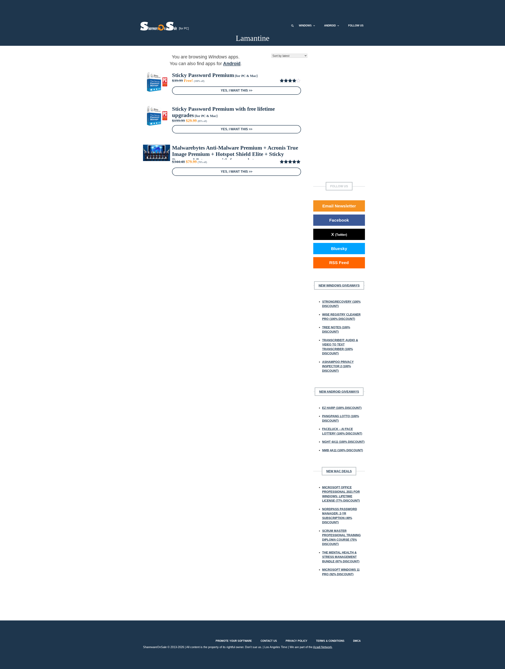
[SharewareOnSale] (159, 26)
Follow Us (356, 25)
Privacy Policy (296, 640)
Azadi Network (322, 647)
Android (330, 25)
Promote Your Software (234, 640)
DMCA (357, 640)
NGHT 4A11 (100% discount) (343, 441)
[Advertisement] (252, 9)
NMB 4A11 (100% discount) (342, 450)
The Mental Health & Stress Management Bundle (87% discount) (340, 557)
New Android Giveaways (339, 391)
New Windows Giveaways (339, 285)
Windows (305, 25)
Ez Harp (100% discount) (342, 407)
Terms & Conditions (330, 640)
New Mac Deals (339, 471)
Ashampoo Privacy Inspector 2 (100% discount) (338, 366)
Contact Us (269, 640)
